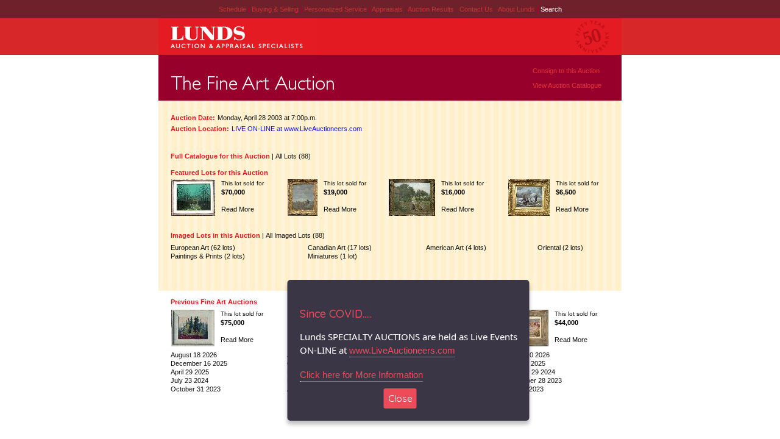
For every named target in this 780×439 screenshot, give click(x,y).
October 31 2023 (196, 389)
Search (551, 9)
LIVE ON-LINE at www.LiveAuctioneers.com (297, 128)
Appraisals (388, 9)
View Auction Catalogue (567, 85)
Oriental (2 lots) (560, 247)
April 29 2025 (190, 372)
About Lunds (517, 9)
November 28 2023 (533, 380)
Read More (237, 209)
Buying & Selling (276, 9)
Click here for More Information (361, 374)
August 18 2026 (194, 355)
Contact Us (476, 9)
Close (400, 398)
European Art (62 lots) (203, 247)
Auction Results (432, 9)
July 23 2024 (189, 380)
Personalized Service (336, 9)
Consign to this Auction (566, 70)
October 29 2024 (530, 372)
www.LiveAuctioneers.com (402, 350)
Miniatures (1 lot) (332, 256)
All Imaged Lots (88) (295, 235)
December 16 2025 (199, 363)
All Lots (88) (293, 156)
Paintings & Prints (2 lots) (208, 256)
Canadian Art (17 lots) (340, 247)
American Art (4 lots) (456, 247)
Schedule (232, 9)
